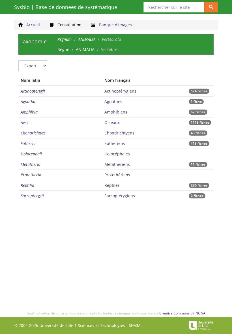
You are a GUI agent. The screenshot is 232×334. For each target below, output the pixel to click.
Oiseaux (112, 122)
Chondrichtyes (33, 133)
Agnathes (113, 101)
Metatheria (30, 164)
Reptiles (112, 185)
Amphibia (29, 112)
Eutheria (28, 143)
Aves (24, 122)
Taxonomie (34, 41)
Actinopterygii (33, 91)
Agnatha (28, 101)
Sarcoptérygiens (119, 195)
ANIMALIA (85, 49)
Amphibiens (115, 112)
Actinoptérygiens (120, 91)
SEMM (135, 325)
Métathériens (117, 164)
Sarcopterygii (32, 195)
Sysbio (65, 7)
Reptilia (27, 185)
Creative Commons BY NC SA (182, 313)
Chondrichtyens (119, 133)
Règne (63, 49)
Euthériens (114, 143)
